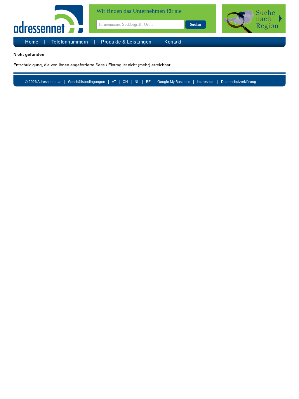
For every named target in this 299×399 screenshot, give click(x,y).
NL (137, 82)
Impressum (205, 82)
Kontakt (172, 41)
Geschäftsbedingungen (86, 82)
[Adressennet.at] (48, 19)
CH (125, 82)
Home (31, 41)
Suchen (195, 24)
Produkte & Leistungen (126, 41)
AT (114, 82)
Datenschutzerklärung (238, 82)
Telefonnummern (69, 41)
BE (148, 82)
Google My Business (173, 82)
